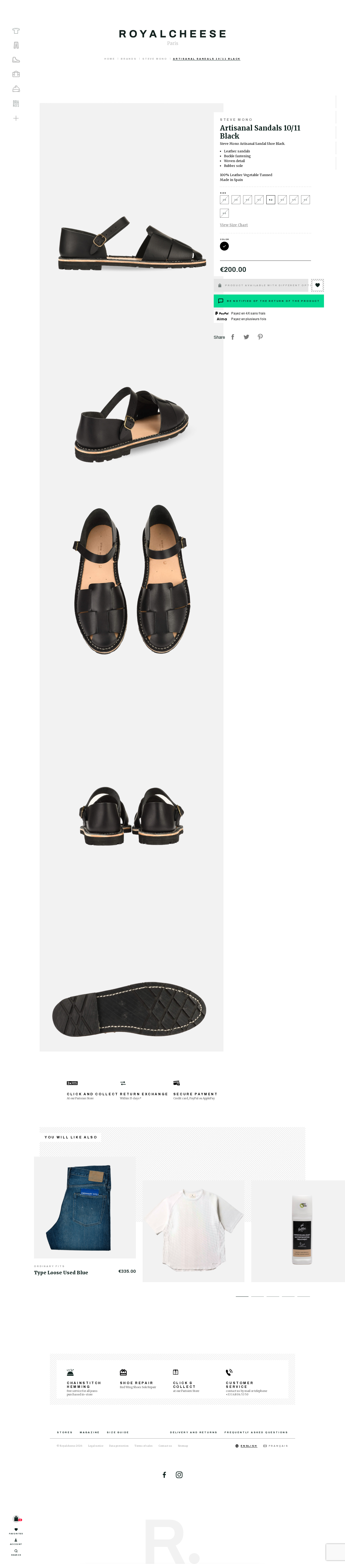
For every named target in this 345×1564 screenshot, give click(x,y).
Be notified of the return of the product (273, 301)
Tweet (246, 336)
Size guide (118, 1432)
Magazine (90, 1432)
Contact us (165, 1445)
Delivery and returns (194, 1432)
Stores (65, 1432)
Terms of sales (143, 1445)
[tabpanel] (88, 1216)
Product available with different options (266, 285)
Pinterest (260, 336)
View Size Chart (234, 225)
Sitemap (183, 1445)
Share (232, 336)
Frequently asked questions (256, 1432)
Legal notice (95, 1445)
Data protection (119, 1445)
